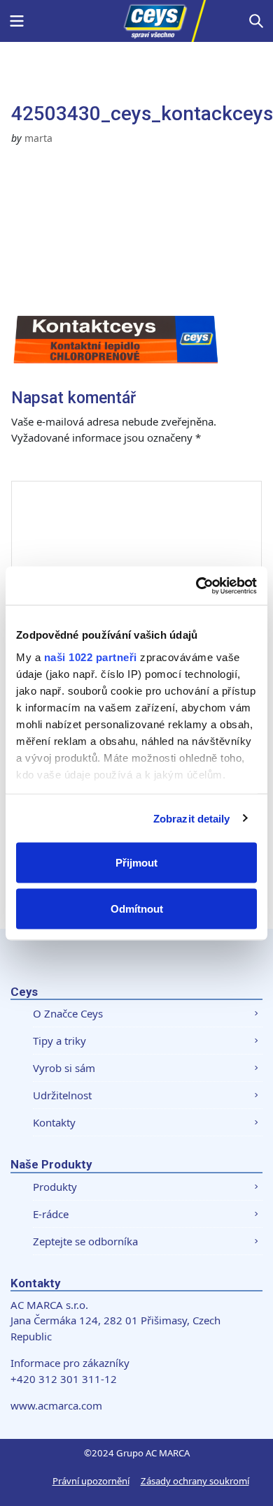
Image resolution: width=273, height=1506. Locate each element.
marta (38, 138)
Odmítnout (137, 908)
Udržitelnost (62, 1095)
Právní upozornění (91, 1481)
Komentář (51, 466)
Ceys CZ (136, 21)
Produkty (55, 1187)
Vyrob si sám (64, 1068)
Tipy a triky (59, 1041)
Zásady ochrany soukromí (195, 1481)
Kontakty (54, 1122)
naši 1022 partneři (90, 657)
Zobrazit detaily (191, 818)
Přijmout (136, 863)
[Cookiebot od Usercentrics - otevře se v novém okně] (196, 586)
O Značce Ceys (68, 1013)
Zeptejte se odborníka (85, 1241)
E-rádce (51, 1214)
